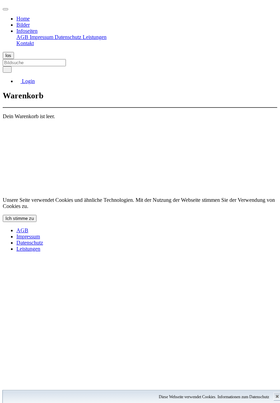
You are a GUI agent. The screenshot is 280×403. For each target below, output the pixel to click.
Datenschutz (69, 37)
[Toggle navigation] (5, 9)
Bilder (23, 25)
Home (23, 19)
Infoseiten (27, 31)
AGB (23, 37)
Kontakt (25, 43)
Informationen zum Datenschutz (243, 396)
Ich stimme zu (19, 218)
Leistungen (95, 37)
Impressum (42, 37)
